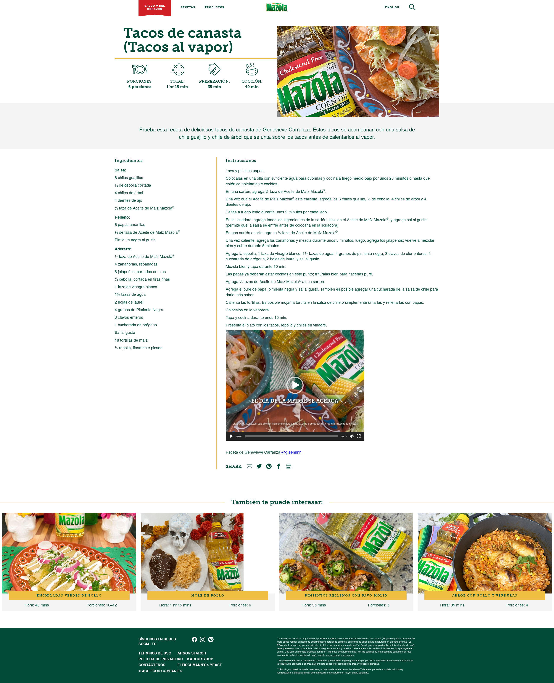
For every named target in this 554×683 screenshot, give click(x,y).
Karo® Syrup (200, 658)
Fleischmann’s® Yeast (199, 664)
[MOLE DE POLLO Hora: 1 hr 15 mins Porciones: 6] (208, 553)
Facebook (194, 639)
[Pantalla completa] (358, 436)
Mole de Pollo (207, 595)
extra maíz (348, 655)
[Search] (412, 7)
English (392, 7)
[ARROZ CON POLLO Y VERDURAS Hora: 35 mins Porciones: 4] (485, 553)
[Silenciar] (351, 436)
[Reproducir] (231, 436)
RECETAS (188, 7)
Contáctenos (151, 664)
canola (321, 655)
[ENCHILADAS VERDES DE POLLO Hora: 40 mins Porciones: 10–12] (69, 553)
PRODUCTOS (214, 7)
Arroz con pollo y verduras (484, 595)
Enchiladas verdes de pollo (69, 595)
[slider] (291, 436)
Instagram (202, 639)
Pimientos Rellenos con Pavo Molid (346, 595)
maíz (314, 655)
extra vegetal (333, 655)
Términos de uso (154, 653)
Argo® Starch (191, 653)
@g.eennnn (291, 452)
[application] (295, 385)
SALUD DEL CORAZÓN (155, 7)
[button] (295, 385)
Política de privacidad (160, 658)
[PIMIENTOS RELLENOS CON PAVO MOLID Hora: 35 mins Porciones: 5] (346, 553)
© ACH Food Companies (160, 670)
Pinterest (211, 639)
